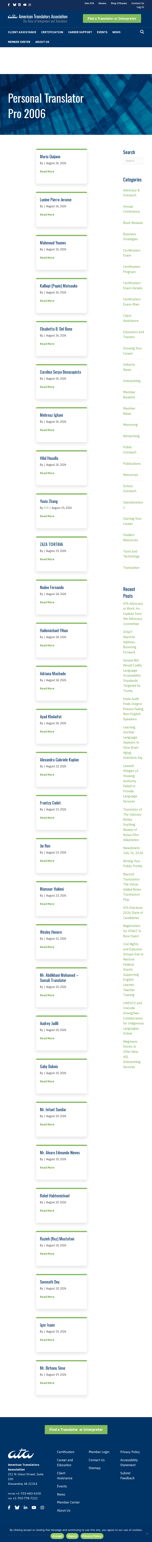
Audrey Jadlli (49, 1023)
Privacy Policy (130, 1452)
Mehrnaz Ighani (51, 415)
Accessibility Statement (129, 1462)
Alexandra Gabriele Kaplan (59, 760)
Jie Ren (45, 846)
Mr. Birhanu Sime (52, 1368)
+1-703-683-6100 (28, 1493)
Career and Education (65, 1462)
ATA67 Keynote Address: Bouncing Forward (129, 642)
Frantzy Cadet (50, 803)
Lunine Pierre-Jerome (55, 200)
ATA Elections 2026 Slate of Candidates (133, 913)
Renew (102, 3)
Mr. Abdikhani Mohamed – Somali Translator (59, 977)
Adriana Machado (53, 673)
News (116, 32)
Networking (131, 436)
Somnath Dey (50, 1282)
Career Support (80, 32)
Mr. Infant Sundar (53, 1109)
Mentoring (130, 425)
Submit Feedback (127, 1475)
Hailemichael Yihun (54, 630)
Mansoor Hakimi (52, 889)
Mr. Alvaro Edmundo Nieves (60, 1152)
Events (102, 32)
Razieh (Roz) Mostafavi (57, 1239)
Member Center (19, 42)
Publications (132, 464)
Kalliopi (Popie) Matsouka (58, 286)
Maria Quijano (50, 156)
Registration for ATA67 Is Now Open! (132, 931)
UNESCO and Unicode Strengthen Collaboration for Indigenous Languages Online (133, 1018)
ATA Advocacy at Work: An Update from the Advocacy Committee (133, 614)
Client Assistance (22, 32)
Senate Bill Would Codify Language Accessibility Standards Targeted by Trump (132, 675)
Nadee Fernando (52, 587)
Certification (52, 32)
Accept (57, 1536)
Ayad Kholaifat (51, 716)
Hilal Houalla (49, 458)
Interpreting (132, 381)
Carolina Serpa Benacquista (60, 372)
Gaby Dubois (49, 1066)
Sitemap (95, 1468)
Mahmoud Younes (53, 243)
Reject (72, 1536)
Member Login (99, 1452)
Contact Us (137, 3)
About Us (42, 42)
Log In (140, 7)
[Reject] (147, 1533)
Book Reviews (133, 223)
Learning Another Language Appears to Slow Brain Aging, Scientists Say (133, 742)
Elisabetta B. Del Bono (56, 329)
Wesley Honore (51, 932)
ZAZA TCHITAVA (51, 544)
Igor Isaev (47, 1325)
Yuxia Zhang (49, 501)
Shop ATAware (119, 3)
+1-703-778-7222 (25, 1498)
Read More (47, 171)
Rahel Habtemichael (54, 1196)
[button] (112, 18)
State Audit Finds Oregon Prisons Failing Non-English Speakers (133, 709)
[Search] (142, 32)
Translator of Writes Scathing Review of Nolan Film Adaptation (132, 824)
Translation (131, 568)
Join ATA (89, 3)
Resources (130, 475)
